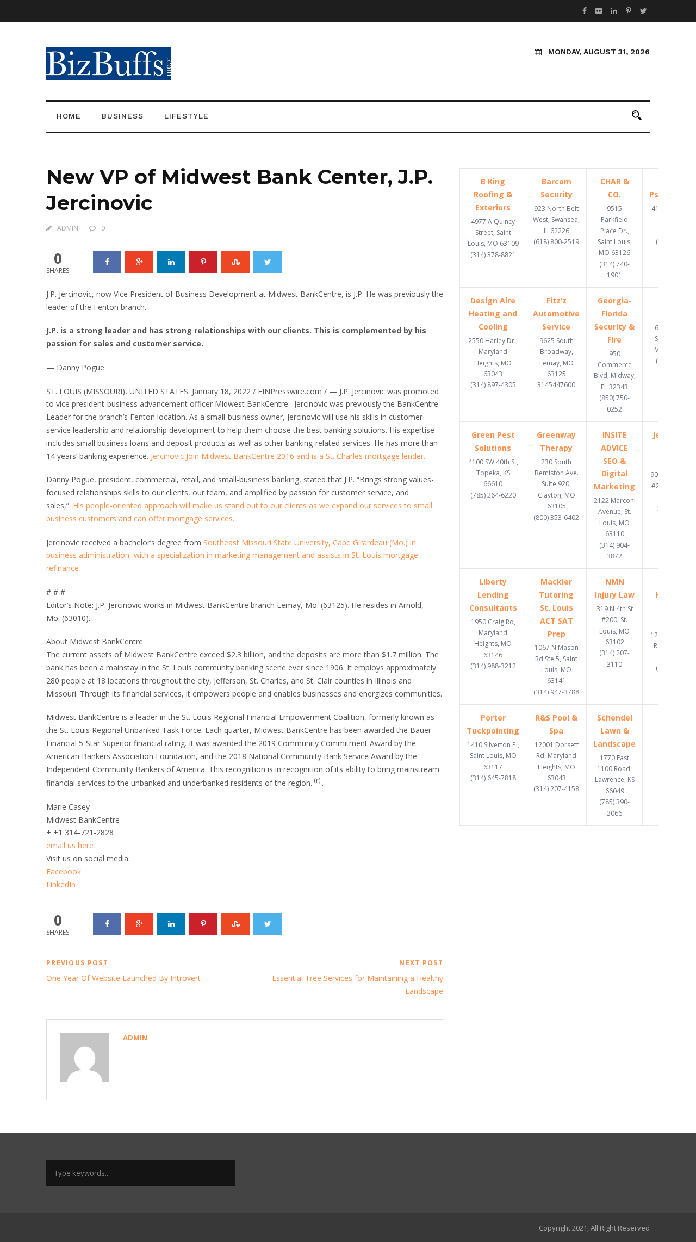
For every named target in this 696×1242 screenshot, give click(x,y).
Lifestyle (186, 115)
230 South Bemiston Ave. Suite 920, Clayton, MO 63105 (557, 484)
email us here (70, 845)
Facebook (63, 871)
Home (69, 115)
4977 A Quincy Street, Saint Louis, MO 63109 (493, 233)
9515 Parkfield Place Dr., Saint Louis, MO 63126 (615, 231)
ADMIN (67, 228)
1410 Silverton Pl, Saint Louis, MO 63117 (493, 756)
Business (123, 115)
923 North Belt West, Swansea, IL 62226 (556, 219)
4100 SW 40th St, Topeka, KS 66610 (493, 473)
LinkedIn (61, 884)
